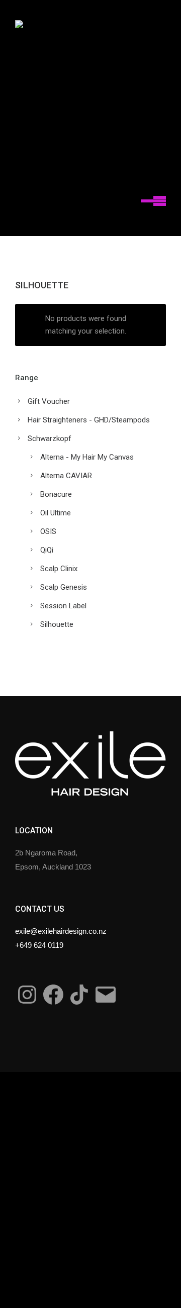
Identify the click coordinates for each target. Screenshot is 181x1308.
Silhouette (56, 624)
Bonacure (56, 494)
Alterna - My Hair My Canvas (87, 457)
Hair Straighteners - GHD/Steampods (89, 419)
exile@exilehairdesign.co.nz (61, 931)
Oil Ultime (55, 512)
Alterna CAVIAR (66, 475)
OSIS (48, 531)
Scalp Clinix (58, 568)
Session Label (63, 605)
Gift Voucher (49, 401)
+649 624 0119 (39, 945)
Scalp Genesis (63, 587)
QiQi (46, 550)
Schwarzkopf (49, 438)
